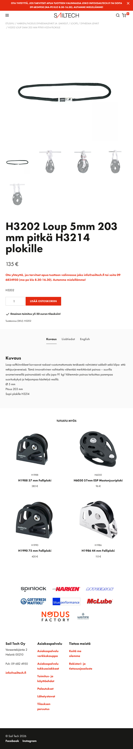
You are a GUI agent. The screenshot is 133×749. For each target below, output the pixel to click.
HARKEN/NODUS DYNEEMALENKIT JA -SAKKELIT (42, 23)
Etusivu (10, 23)
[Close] (128, 3)
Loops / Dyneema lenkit (85, 23)
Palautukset (45, 689)
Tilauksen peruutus (43, 706)
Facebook (12, 741)
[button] (7, 15)
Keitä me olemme (75, 653)
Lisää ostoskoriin (43, 301)
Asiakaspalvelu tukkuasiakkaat (48, 666)
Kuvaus (51, 339)
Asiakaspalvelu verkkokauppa (48, 653)
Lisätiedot (68, 339)
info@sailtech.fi (16, 673)
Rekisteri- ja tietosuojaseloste (80, 666)
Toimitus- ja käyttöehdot (45, 678)
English (85, 339)
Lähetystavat (46, 696)
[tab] (51, 339)
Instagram (30, 741)
